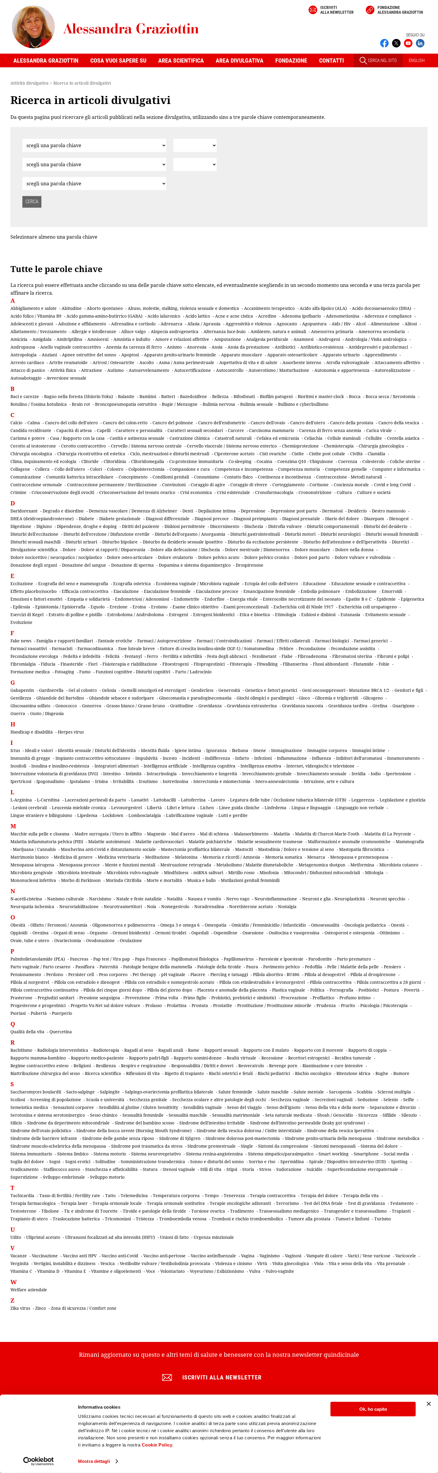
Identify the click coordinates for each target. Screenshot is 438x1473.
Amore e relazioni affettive (182, 339)
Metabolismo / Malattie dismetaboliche (254, 865)
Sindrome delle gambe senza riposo (118, 1138)
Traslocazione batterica (76, 1219)
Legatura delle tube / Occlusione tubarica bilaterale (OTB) (288, 800)
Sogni (54, 1161)
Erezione (119, 607)
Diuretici (400, 542)
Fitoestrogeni (175, 664)
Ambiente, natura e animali (278, 331)
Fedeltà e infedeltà (81, 656)
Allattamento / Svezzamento (38, 331)
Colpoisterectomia (146, 469)
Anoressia (196, 347)
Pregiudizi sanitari (56, 997)
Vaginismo (270, 1255)
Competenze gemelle (346, 469)
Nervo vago (237, 899)
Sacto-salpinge (80, 1092)
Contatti (331, 60)
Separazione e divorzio (393, 1107)
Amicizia (18, 339)
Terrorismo (287, 1203)
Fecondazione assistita (353, 648)
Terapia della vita (361, 1195)
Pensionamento (25, 974)
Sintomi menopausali (334, 1146)
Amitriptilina (69, 339)
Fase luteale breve (136, 648)
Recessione (272, 1058)
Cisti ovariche (273, 453)
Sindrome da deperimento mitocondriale (68, 1123)
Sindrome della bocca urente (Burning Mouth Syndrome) (134, 1130)
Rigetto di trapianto (184, 1073)
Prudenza (326, 1005)
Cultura (344, 492)
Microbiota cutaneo (398, 865)
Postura (391, 990)
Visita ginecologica (290, 1263)
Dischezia (253, 526)
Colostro (115, 469)
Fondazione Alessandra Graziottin (400, 10)
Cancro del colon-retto (125, 422)
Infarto (242, 758)
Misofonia (269, 872)
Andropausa (22, 347)
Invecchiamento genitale (267, 773)
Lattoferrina (193, 800)
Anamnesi (303, 339)
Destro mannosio (389, 511)
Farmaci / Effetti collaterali (283, 641)
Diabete (86, 518)
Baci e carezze (24, 396)
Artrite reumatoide (68, 362)
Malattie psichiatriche (210, 841)
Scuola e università (105, 1099)
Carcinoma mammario (271, 430)
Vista (319, 1263)
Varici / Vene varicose (369, 1255)
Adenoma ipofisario (301, 316)
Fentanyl (133, 656)
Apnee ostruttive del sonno (89, 355)
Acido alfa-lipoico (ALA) (323, 308)
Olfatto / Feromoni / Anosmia (58, 925)
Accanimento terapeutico (269, 308)
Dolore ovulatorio (175, 557)
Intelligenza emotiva (260, 766)
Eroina (139, 607)
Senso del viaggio (244, 1107)
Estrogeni (178, 614)
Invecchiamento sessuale (322, 773)
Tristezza (145, 1219)
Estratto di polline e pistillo (75, 614)
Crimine (18, 492)
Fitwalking (267, 664)
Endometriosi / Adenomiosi (142, 599)
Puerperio (62, 1013)
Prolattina (177, 1005)
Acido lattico (197, 316)
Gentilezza (20, 698)
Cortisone (319, 484)
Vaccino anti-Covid (120, 1255)
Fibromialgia (23, 664)
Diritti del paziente (140, 526)
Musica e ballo (201, 880)
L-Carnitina (48, 800)
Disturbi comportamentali (333, 526)
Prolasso (153, 1005)
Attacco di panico (27, 370)
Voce (150, 1271)
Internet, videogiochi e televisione (320, 766)
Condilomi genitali (171, 477)
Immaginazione (286, 750)
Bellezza (220, 396)
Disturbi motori (300, 534)
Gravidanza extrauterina (252, 705)
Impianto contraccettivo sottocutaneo (92, 758)
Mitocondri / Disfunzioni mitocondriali (322, 872)
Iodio (376, 773)
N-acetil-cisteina (26, 899)
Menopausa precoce (79, 865)
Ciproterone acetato (234, 453)
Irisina (101, 781)
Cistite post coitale (327, 453)
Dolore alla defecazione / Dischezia (185, 549)
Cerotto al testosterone (33, 446)
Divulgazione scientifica (34, 549)
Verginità (19, 1263)
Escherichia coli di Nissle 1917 (303, 607)
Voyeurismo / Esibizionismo (217, 1271)
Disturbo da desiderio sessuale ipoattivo (183, 542)
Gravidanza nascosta (302, 705)
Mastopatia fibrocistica (361, 849)
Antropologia (23, 355)
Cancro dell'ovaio (268, 422)
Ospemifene (225, 933)
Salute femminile (235, 1092)
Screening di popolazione (55, 1099)
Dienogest (399, 518)
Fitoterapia (241, 664)
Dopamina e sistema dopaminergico (195, 565)
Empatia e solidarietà (88, 599)
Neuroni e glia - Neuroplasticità (333, 899)
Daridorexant (24, 511)
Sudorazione (289, 1169)
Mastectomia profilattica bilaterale (195, 849)
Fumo (85, 672)
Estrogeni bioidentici (213, 614)
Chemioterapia (339, 446)
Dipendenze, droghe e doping (87, 526)
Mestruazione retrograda (185, 865)
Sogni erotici (77, 1161)
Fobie (384, 664)
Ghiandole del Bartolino (60, 698)
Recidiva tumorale (353, 1058)
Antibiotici (285, 347)
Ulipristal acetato (43, 1237)
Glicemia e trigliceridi (336, 698)
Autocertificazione (192, 370)
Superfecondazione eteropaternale (362, 1169)
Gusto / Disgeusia (47, 713)
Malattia (282, 834)
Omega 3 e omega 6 (180, 925)
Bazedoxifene (193, 396)
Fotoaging (64, 672)
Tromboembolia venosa (182, 1219)
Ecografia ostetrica (132, 583)
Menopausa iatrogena (32, 865)
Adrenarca (171, 324)
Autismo (115, 370)
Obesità (17, 925)
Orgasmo (99, 933)
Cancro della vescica (398, 422)
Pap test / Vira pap (111, 959)
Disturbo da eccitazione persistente (263, 542)
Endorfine (214, 599)
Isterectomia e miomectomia (221, 781)
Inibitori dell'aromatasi (359, 758)
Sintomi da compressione (283, 1146)
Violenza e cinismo (233, 1263)
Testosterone (23, 1211)
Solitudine (105, 1161)
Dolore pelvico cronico (266, 557)
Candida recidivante (30, 430)
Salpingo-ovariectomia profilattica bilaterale (169, 1092)
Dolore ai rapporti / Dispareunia (113, 549)
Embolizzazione (361, 591)
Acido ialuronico (163, 316)
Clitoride (90, 461)
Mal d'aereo (183, 834)
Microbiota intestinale (80, 872)
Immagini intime (368, 750)
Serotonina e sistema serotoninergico (47, 1115)
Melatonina (186, 857)
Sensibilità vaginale (202, 1107)
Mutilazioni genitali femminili (250, 880)
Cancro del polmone (173, 422)
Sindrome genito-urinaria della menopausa (328, 1138)
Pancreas (79, 959)
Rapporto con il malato (266, 1050)
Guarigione (403, 705)
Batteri (168, 396)
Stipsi (231, 1169)
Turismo (382, 1219)
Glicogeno (373, 698)
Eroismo (159, 607)
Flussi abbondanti (330, 664)
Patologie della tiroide (219, 966)
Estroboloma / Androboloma (135, 614)
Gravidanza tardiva (347, 705)
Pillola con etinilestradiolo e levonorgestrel (262, 982)
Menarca (316, 857)
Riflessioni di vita (143, 1073)
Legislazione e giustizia (402, 800)
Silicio (16, 1123)
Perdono (54, 974)
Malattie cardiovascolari (159, 841)
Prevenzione (137, 997)
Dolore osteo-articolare (130, 557)
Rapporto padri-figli (149, 1058)
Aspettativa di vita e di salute (248, 362)
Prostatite (222, 1005)
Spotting (399, 1161)
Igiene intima (188, 750)
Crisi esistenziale (233, 492)
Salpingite (110, 1092)
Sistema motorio (110, 1154)
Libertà (154, 807)
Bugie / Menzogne (180, 404)
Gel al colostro (83, 690)
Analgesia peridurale (267, 339)
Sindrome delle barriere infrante (43, 1138)
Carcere (236, 430)
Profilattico (323, 997)
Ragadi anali (170, 1050)
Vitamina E (75, 1271)
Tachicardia (22, 1195)
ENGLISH (417, 60)
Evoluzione (21, 622)
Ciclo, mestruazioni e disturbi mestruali (169, 453)
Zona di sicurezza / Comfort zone (84, 1308)
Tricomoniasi (118, 1219)
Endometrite (186, 599)
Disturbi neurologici (341, 534)
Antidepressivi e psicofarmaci (378, 347)
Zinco (40, 1308)
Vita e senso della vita (350, 1263)
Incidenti (191, 758)
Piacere (197, 974)
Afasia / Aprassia (203, 324)
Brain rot (81, 404)
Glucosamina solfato (30, 705)
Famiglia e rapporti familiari (64, 641)
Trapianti (401, 1211)
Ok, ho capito (373, 1409)
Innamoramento (403, 758)
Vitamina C (21, 1271)
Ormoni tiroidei (170, 933)
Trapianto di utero (29, 1219)
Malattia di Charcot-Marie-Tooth (327, 834)
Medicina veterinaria (119, 857)
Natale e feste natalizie (139, 899)
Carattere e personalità (139, 430)
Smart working (334, 1154)
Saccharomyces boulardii (35, 1092)
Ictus (15, 750)
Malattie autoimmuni (109, 841)
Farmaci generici (371, 641)
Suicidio (314, 1169)
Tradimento (242, 1211)
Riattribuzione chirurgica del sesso (45, 1073)
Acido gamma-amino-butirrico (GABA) (104, 316)
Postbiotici (368, 990)
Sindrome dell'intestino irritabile (212, 1123)
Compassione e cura (190, 469)
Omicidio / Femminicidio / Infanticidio (269, 925)
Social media (396, 1154)
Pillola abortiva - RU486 (276, 974)
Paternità (109, 966)
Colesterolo (373, 461)
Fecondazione (312, 648)
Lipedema (87, 815)
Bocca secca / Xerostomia (390, 396)
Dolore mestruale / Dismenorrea (257, 549)
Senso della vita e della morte (335, 1107)
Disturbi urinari (81, 542)
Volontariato (172, 1271)
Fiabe (287, 656)
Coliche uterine (405, 461)
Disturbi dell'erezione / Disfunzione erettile (106, 534)
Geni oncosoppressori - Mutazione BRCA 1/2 (345, 690)
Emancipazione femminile (269, 591)
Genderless (202, 690)
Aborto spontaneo (105, 308)
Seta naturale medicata (288, 1115)
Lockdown (112, 815)
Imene (259, 750)
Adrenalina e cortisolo (133, 324)
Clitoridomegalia (147, 461)
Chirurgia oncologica (31, 453)
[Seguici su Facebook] (384, 42)
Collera (42, 469)
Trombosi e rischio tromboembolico (247, 1219)
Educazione (314, 583)
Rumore (401, 1073)
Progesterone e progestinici (38, 1005)
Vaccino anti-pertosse (164, 1255)
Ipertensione (398, 773)
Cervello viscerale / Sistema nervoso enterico (232, 446)
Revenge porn (283, 1065)
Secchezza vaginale (290, 1099)
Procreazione (294, 997)
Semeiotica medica (29, 1107)
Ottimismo (390, 933)
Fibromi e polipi (393, 656)
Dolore (69, 549)
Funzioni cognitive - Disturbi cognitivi (133, 672)
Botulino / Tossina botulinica (38, 404)
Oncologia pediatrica (365, 925)
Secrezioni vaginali (333, 1099)
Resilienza (106, 1065)
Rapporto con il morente (318, 1050)
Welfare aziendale (28, 1289)
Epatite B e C (359, 599)
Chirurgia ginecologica (381, 446)
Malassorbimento (251, 834)
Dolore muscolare (312, 549)
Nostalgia (287, 906)
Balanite (126, 396)
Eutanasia (350, 614)
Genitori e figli (408, 690)
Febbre (286, 648)
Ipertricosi (20, 781)
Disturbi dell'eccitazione (34, 534)
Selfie (408, 1099)
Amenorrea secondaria (381, 331)
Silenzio (409, 1115)
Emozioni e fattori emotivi (36, 599)
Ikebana (240, 750)
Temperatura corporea (176, 1195)
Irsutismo (148, 781)
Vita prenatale (391, 1263)
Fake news (20, 641)
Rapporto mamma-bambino (38, 1058)
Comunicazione (25, 477)
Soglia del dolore (27, 1161)
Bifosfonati (244, 396)
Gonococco (66, 705)
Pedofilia (313, 966)
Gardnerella (51, 690)
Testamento (402, 1203)
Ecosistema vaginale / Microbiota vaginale (198, 583)
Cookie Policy (157, 1444)
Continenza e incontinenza (284, 477)
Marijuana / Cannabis (34, 849)
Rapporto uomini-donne (198, 1058)
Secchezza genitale (148, 1099)
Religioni (82, 1065)
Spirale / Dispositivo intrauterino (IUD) (347, 1161)
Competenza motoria (299, 469)
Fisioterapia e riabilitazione (129, 664)
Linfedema (275, 807)
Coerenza (347, 461)
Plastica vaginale (288, 990)
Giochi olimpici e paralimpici (265, 698)
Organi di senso (69, 933)
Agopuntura (314, 324)
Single (247, 1146)
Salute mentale (309, 1092)
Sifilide (389, 1115)
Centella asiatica (403, 438)
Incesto (170, 758)
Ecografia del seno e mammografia (73, 583)
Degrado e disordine (63, 511)
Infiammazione (292, 758)
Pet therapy (144, 974)
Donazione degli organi (33, 565)
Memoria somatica (283, 857)
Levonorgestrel (126, 807)
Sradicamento (24, 1169)
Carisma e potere (27, 438)
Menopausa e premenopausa (359, 857)
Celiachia (313, 438)
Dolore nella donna (354, 549)
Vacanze (18, 1255)
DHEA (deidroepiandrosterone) (42, 518)
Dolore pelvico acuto (218, 557)
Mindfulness (176, 872)
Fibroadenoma (312, 656)
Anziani (49, 355)
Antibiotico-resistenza (322, 347)
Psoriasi (18, 1013)
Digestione (20, 526)
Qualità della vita (27, 1031)
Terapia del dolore (319, 1195)
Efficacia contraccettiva (85, 591)
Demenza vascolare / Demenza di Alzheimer (133, 511)
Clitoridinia (115, 461)
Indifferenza (217, 758)
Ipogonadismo (50, 781)
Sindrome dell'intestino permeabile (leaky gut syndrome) (307, 1123)
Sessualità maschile (188, 1115)
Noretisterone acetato (251, 906)
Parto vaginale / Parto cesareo (40, 966)
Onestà (398, 925)
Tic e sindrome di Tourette (91, 1211)
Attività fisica (63, 370)
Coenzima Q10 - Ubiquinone (305, 461)
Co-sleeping (240, 461)
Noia (151, 906)
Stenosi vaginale (179, 1169)
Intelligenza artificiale (165, 766)
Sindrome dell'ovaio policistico (40, 1130)
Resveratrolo (251, 1065)
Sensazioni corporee (73, 1107)
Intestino (112, 773)
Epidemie (386, 599)
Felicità (112, 656)
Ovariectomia (67, 940)
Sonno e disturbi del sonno (217, 1161)
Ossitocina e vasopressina (294, 933)
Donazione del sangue (84, 565)
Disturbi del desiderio (385, 526)
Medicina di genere (73, 857)
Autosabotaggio (25, 378)
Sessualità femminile (143, 1115)
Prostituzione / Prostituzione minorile (274, 1005)
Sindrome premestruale (211, 1146)
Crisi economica (196, 492)
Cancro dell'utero (307, 422)
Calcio (16, 422)
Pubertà (39, 1013)
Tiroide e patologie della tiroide (154, 1211)
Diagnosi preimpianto (255, 518)
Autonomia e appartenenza (341, 370)
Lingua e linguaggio (311, 807)
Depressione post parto (294, 511)
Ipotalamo (80, 781)
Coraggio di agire (208, 484)
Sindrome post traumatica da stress (146, 1146)
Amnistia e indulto (132, 339)
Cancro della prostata (351, 422)
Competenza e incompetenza (244, 469)
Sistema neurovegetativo (156, 1154)
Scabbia (364, 1092)
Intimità (134, 773)
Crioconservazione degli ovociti (63, 492)
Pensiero (392, 966)
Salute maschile (273, 1092)
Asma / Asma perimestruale (186, 362)
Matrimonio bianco (29, 857)
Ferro (152, 656)
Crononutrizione (315, 492)
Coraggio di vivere (248, 484)
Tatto (110, 1195)
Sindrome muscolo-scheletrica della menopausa (58, 1146)
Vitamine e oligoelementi (116, 1271)
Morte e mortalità (164, 880)
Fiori (92, 664)
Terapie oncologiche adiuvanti (240, 1203)
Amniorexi (97, 339)
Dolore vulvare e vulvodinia (363, 557)
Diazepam (374, 518)
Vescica (107, 1263)
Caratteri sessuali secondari (195, 430)
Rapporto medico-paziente (97, 1058)
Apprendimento (381, 355)
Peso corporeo (113, 974)
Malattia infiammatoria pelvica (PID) (46, 841)
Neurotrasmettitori (123, 906)
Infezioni (263, 758)
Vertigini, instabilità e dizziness (64, 1263)
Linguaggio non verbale (360, 807)
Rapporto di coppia (367, 1050)
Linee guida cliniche (239, 807)
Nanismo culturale (65, 899)
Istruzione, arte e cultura (329, 781)
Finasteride (71, 664)
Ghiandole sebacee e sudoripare (121, 698)
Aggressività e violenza (248, 324)
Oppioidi (18, 933)
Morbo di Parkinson (81, 880)
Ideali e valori (39, 750)
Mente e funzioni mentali (130, 865)
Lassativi (139, 800)
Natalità (175, 899)
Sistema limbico (72, 1154)
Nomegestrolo (175, 906)
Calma (33, 422)
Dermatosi (332, 511)
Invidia (359, 773)
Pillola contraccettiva (331, 982)
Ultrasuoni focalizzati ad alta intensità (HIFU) (110, 1237)
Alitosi (411, 324)
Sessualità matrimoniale (236, 1115)
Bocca (355, 396)
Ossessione (253, 933)
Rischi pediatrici (274, 1073)
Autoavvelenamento (149, 370)
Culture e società (374, 492)
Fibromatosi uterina (352, 656)
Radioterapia (106, 1050)
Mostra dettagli (94, 1461)
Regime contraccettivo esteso (39, 1065)
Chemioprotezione (300, 446)
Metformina (362, 865)
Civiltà (356, 453)
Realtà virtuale (241, 1058)
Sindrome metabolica (398, 1138)
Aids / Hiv (341, 324)
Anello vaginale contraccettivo (70, 347)
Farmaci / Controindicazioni (224, 641)
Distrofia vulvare (285, 526)
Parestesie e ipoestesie (281, 959)
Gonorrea (91, 705)
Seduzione (368, 1099)
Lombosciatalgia (144, 815)
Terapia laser (74, 1203)
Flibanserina (295, 664)
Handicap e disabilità (31, 732)
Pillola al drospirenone (373, 974)
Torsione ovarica (208, 1211)
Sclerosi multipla (394, 1092)
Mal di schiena (214, 834)
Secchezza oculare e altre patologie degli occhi (219, 1099)
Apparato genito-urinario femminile (180, 355)
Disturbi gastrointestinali (255, 534)
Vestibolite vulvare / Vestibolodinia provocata (165, 1263)
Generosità (229, 690)
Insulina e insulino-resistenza (60, 766)
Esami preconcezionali (245, 607)
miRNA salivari (208, 872)
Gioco (304, 698)
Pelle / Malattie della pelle (353, 966)
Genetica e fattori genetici (271, 690)
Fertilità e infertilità (182, 656)
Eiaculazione (126, 591)
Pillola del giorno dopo (169, 990)
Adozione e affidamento (82, 324)
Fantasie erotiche (115, 641)
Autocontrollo (229, 370)
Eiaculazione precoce (217, 591)
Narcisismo (100, 899)
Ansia (217, 347)
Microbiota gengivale (31, 872)
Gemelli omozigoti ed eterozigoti (153, 690)
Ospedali (200, 933)
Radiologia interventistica (62, 1050)
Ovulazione (131, 940)
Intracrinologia (162, 773)
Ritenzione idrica (353, 1073)
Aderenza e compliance (388, 316)
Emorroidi (392, 591)
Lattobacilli (164, 800)
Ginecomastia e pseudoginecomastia (195, 698)
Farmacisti (62, 648)
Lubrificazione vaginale (189, 815)
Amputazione (227, 339)
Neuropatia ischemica (32, 906)
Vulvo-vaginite (279, 1271)
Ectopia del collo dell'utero (271, 583)
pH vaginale (173, 974)
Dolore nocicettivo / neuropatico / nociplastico (56, 557)
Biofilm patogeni (276, 396)
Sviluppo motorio (107, 1177)
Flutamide (363, 664)
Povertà (412, 990)
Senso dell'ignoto (283, 1107)
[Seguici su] (408, 42)
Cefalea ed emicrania (278, 438)
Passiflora (84, 966)
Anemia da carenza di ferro (134, 347)
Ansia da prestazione (249, 347)
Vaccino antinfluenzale (213, 1255)
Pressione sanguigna (99, 997)
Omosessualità (325, 925)
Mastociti (244, 849)
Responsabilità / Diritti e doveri (202, 1065)
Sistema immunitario (31, 1154)
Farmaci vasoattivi (28, 648)
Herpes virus (71, 732)
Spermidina (292, 1161)
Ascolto (146, 362)
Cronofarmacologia (274, 492)
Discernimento (224, 526)
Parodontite (320, 959)
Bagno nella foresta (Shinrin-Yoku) (78, 396)
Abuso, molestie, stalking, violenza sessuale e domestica (183, 308)
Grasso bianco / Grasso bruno (135, 705)
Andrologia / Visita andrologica (376, 339)
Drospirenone (249, 565)
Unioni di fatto (174, 1237)
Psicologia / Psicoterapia (384, 1005)
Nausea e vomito (204, 899)
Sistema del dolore (379, 1146)
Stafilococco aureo (62, 1169)
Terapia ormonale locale (117, 1203)
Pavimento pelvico (281, 966)
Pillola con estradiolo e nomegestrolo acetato (169, 982)
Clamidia (376, 453)
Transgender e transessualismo (355, 1211)
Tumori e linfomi (352, 1219)
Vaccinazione (45, 1255)
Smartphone (366, 1154)
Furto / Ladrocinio (193, 672)
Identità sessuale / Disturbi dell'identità (97, 750)
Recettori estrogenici (309, 1058)
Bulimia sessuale (256, 404)
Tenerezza (234, 1195)
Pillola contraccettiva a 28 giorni (389, 982)
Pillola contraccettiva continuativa (44, 990)
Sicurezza (368, 1115)
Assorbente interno (301, 362)
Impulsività (146, 758)
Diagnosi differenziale (168, 518)
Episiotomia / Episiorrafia (60, 607)
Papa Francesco (150, 959)
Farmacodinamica (95, 648)
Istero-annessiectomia (277, 781)
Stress (265, 1169)
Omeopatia (215, 925)
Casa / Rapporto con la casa (77, 438)
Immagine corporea (327, 750)
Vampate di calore (324, 1255)
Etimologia (285, 614)
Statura (150, 1169)
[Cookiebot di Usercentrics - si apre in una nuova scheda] (39, 1461)
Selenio (390, 1099)
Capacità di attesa (74, 430)
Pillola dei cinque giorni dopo (112, 990)
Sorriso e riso (262, 1161)
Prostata (200, 1005)
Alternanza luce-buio (225, 331)
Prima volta (166, 997)
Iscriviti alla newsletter (337, 10)
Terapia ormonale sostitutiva (176, 1203)
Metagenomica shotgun (322, 865)
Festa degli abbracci (227, 656)
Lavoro (218, 800)
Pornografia (341, 990)
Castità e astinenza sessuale (137, 438)
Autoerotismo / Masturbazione (278, 370)
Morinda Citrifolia (124, 880)
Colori (96, 469)
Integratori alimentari (116, 766)
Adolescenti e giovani (31, 324)
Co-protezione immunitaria (196, 461)
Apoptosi (130, 355)
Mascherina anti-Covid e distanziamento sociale (108, 849)
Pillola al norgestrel (29, 982)
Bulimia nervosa (219, 404)
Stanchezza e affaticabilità (111, 1169)
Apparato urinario (341, 355)
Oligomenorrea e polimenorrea (123, 925)
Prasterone (21, 997)
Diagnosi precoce (212, 518)
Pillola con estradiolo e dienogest (87, 982)
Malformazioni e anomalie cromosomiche (349, 841)
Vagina (247, 1255)
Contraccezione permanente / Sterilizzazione (112, 484)
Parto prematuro (354, 959)
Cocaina (264, 461)
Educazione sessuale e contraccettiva (368, 583)
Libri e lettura (181, 807)
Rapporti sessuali (221, 1050)
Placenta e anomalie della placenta (232, 990)
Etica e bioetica (255, 614)
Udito (15, 1237)
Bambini (147, 396)
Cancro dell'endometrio (222, 422)
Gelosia (109, 690)
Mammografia (410, 841)
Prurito (348, 1005)
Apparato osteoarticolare (292, 355)
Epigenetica (412, 599)
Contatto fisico (238, 477)
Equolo (98, 607)
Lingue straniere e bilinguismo (41, 815)
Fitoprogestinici (209, 664)
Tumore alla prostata (309, 1219)
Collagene (20, 469)
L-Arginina (21, 800)
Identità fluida (155, 750)
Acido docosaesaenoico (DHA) (381, 308)
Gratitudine (181, 705)
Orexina (40, 933)
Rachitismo (21, 1050)
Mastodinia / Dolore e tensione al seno (296, 849)
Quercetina (60, 1031)
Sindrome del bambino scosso (144, 1123)
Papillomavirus (239, 959)
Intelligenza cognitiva (213, 766)
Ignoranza (216, 750)
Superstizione (24, 1177)
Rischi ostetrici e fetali (231, 1073)
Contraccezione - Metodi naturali (349, 477)
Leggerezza (363, 800)
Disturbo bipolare (120, 542)
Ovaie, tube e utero (29, 940)
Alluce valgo (133, 331)
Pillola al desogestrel (325, 974)
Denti (187, 511)
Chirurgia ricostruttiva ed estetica (91, 453)
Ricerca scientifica (103, 1073)
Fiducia (48, 664)
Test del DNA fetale (323, 1203)
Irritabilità (123, 781)
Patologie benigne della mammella (157, 966)
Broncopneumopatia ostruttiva (126, 404)
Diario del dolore (342, 518)
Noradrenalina (209, 906)
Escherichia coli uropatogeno (367, 607)
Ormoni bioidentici (131, 933)
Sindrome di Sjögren (180, 1138)
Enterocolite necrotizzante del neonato (302, 599)
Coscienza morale (351, 484)
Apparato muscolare (241, 355)
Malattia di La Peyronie (387, 834)
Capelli (104, 430)
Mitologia (374, 872)
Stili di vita (210, 1169)
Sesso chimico (103, 1115)
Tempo (212, 1195)
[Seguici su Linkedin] (420, 42)
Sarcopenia (340, 1092)
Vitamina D (48, 1271)
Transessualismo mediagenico (289, 1211)
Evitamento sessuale (385, 614)
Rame (193, 1050)
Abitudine (72, 308)
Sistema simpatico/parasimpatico (280, 1154)
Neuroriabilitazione (79, 906)
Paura (252, 966)
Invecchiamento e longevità (209, 773)
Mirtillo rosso (241, 872)
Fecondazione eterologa (34, 656)
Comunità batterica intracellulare (80, 477)
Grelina (379, 705)
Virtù (262, 1263)
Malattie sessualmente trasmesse (270, 841)
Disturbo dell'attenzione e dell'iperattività (345, 542)
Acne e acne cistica (234, 316)
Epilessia (21, 607)
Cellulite (374, 438)
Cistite (298, 453)
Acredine (267, 316)
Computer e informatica (396, 469)
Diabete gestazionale (120, 518)
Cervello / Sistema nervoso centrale (146, 446)
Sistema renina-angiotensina (214, 1154)
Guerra (17, 713)
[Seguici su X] (396, 42)
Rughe (381, 1073)
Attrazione (91, 370)
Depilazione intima (217, 511)
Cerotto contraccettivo (83, 446)
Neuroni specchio (387, 899)
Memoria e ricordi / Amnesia (231, 857)
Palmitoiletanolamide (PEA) (37, 959)
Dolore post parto (312, 557)
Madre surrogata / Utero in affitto (108, 834)
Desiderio (357, 511)
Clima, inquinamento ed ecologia (43, 461)
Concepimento (133, 477)
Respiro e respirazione (143, 1065)
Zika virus (20, 1308)
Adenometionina (342, 316)
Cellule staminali (344, 438)
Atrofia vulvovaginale (347, 362)
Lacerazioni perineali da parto (95, 800)
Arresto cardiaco (27, 362)
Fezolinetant (264, 656)
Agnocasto (287, 324)
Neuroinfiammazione (275, 899)
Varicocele (405, 1255)
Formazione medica (30, 672)
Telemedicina (134, 1195)
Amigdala (42, 339)
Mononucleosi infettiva (33, 880)
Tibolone (50, 1211)
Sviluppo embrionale (64, 1177)
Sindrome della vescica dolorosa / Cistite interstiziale (249, 1130)
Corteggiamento (288, 484)
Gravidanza (210, 705)
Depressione (253, 511)
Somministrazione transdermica (153, 1161)
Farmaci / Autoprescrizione (164, 641)
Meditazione (157, 857)
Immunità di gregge (30, 758)
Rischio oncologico (313, 1073)
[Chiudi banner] (429, 1404)
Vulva (254, 1271)
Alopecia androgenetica (174, 331)
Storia (248, 1169)
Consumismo (206, 477)
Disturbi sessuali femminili (392, 534)
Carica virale (379, 430)
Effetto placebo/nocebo (33, 591)
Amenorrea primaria (332, 331)
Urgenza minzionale (214, 1237)
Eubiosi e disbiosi (318, 614)
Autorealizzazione (393, 370)
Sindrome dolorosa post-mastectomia (243, 1138)
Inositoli (18, 766)
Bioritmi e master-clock (321, 396)
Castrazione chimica (190, 438)
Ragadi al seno (138, 1050)
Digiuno (44, 526)
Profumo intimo (355, 997)
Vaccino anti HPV (80, 1255)
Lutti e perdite (233, 815)
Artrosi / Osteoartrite (113, 362)
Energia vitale (244, 599)
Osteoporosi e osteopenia (349, 933)
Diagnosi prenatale (301, 518)
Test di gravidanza (366, 1203)
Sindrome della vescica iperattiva (340, 1130)
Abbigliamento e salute (33, 308)
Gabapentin (22, 690)
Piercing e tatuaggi (229, 974)
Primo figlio (194, 997)
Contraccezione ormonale (36, 484)
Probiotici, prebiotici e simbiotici (243, 997)
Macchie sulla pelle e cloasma (39, 834)
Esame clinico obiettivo (195, 607)
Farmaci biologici (332, 641)
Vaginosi (293, 1255)
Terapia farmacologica (33, 1203)
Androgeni (329, 339)
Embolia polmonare (320, 591)
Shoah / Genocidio (335, 1115)
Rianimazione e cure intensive (332, 1065)
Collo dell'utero (70, 469)
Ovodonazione (100, 940)
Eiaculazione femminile (167, 591)
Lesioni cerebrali (30, 807)
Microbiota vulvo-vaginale (133, 872)
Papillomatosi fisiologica (195, 959)
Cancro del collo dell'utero (71, 422)
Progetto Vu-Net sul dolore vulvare (105, 1005)
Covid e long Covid (392, 484)
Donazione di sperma (132, 565)
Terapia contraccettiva (273, 1195)
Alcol (361, 324)
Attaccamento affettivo (397, 362)
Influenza (321, 758)
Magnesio (156, 834)
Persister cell (81, 974)
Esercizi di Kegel (27, 614)
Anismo (174, 347)
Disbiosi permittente (184, 526)
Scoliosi (17, 1099)
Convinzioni (174, 484)
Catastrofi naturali (233, 438)
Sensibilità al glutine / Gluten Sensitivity (138, 1107)
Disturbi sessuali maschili (35, 542)
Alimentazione (385, 324)
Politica (317, 990)
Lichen (207, 807)
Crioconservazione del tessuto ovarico (137, 492)
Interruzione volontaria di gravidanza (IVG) (54, 773)
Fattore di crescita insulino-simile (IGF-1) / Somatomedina (217, 648)
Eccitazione (21, 583)
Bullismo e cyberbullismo (303, 404)
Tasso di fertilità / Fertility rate (69, 1195)
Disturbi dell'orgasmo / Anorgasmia (190, 534)
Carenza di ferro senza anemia (330, 430)
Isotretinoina (175, 781)
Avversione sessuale (66, 378)
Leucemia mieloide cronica (79, 807)
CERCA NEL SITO (382, 60)
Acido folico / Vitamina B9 (35, 316)
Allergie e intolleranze (94, 331)
